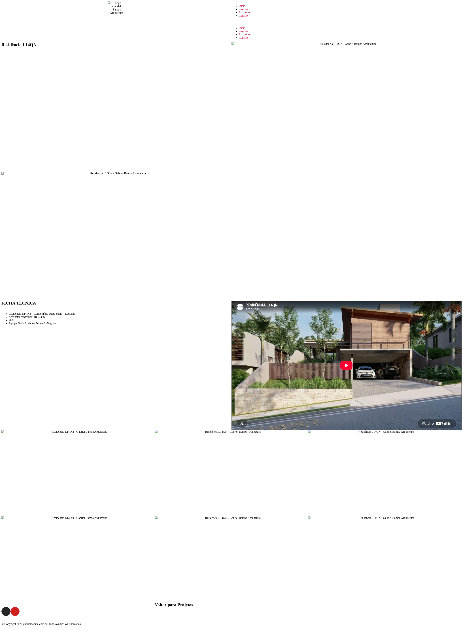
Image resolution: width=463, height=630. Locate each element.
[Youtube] (15, 611)
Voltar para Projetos (174, 604)
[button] (347, 21)
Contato (243, 15)
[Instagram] (5, 611)
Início (242, 5)
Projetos (243, 9)
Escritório (244, 12)
